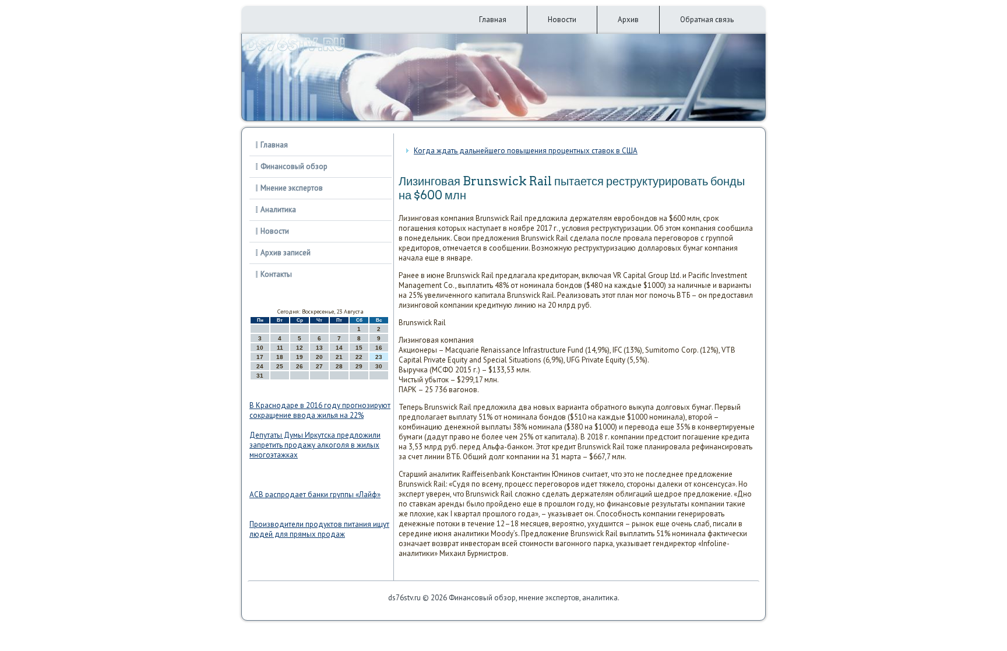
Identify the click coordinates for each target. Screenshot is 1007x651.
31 (259, 375)
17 (259, 357)
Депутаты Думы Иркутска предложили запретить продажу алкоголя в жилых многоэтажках (315, 445)
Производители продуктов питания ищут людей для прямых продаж (319, 529)
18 (279, 357)
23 (378, 357)
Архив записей (285, 253)
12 (299, 347)
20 (319, 357)
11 (280, 347)
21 (339, 357)
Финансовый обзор (294, 166)
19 (299, 357)
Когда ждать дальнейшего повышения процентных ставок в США (526, 151)
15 (358, 347)
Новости (562, 19)
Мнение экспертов (291, 188)
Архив (628, 19)
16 (378, 347)
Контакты (276, 274)
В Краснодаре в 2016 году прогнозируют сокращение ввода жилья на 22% (319, 410)
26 (299, 366)
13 (319, 347)
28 (339, 366)
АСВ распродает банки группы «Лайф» (315, 494)
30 (378, 366)
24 (259, 366)
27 (319, 366)
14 (339, 347)
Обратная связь (707, 19)
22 (358, 357)
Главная (492, 19)
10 (259, 347)
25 (279, 366)
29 (358, 366)
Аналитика (278, 209)
